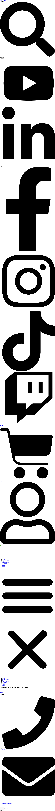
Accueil (3, 559)
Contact (3, 566)
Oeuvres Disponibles (5, 562)
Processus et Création (5, 560)
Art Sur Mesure (4, 563)
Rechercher (2, 1)
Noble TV (4, 561)
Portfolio (3, 564)
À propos (3, 565)
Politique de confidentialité (6, 805)
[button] (27, 622)
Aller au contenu (3, 0)
